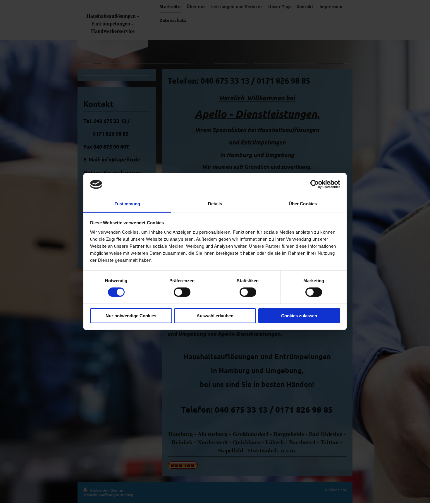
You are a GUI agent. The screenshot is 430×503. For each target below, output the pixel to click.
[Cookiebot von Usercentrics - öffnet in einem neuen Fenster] (314, 184)
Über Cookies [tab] (303, 203)
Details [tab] (215, 203)
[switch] (182, 292)
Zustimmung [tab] (127, 203)
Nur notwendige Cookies (131, 315)
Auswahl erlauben (215, 315)
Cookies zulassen (299, 315)
